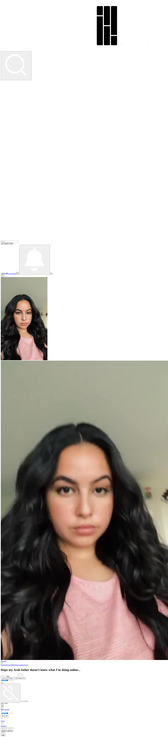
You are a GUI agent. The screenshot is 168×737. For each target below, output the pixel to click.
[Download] (16, 678)
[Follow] (2, 663)
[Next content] (7, 716)
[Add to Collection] (13, 678)
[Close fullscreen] (2, 276)
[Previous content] (3, 716)
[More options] (24, 678)
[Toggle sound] (10, 693)
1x (2, 705)
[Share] (11, 678)
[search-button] (16, 65)
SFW (11, 243)
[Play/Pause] (2, 682)
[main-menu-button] (51, 274)
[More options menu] (4, 276)
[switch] (3, 274)
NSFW (6, 243)
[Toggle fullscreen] (2, 707)
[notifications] (34, 260)
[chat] (17, 273)
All (2, 243)
